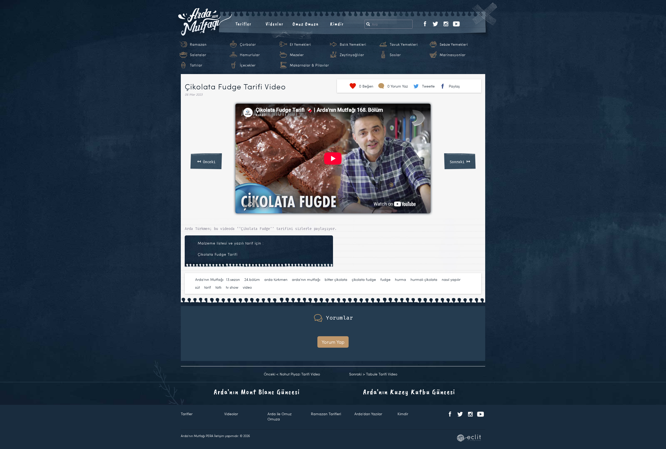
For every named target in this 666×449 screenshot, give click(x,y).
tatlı (218, 287)
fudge (385, 279)
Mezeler (297, 54)
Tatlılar (196, 65)
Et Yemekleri (300, 44)
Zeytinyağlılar (352, 54)
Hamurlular (250, 54)
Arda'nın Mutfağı (209, 279)
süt (197, 287)
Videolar (275, 24)
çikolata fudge (364, 279)
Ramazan (198, 44)
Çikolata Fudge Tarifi (218, 254)
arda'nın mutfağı (306, 279)
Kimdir (337, 24)
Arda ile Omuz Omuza (279, 416)
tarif (207, 287)
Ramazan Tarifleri (326, 413)
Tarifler (243, 24)
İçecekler (248, 65)
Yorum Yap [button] (333, 342)
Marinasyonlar (453, 54)
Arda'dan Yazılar (368, 413)
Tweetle (428, 86)
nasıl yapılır (451, 279)
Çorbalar (248, 44)
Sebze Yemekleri (454, 44)
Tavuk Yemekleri (404, 44)
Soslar (395, 54)
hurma (400, 279)
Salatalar (198, 54)
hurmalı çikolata (424, 279)
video (247, 287)
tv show (232, 287)
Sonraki (460, 161)
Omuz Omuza (306, 24)
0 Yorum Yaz (397, 86)
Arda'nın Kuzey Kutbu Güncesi (409, 391)
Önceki (206, 161)
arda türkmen (275, 279)
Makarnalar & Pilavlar (309, 65)
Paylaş (454, 86)
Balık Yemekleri (353, 44)
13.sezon (233, 279)
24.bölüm (252, 279)
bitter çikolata (336, 279)
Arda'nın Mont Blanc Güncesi (257, 391)
